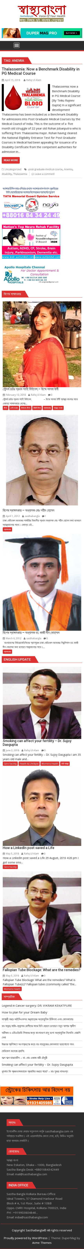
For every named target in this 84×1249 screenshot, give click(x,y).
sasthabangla (32, 516)
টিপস (5, 407)
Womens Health (50, 763)
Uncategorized (13, 169)
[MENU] (17, 45)
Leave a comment (45, 174)
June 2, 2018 (12, 750)
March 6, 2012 (13, 638)
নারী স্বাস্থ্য (65, 763)
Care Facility (10, 763)
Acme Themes (42, 1243)
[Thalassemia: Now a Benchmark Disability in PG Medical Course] (26, 86)
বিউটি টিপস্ (37, 407)
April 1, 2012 (12, 516)
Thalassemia (20, 174)
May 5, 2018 (12, 853)
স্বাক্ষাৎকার (47, 407)
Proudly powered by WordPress (25, 1238)
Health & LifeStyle (29, 763)
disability (7, 174)
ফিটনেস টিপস (25, 407)
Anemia (68, 169)
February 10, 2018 (15, 394)
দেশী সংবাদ (14, 407)
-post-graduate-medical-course (45, 169)
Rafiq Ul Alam (33, 80)
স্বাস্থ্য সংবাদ (58, 407)
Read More (11, 160)
